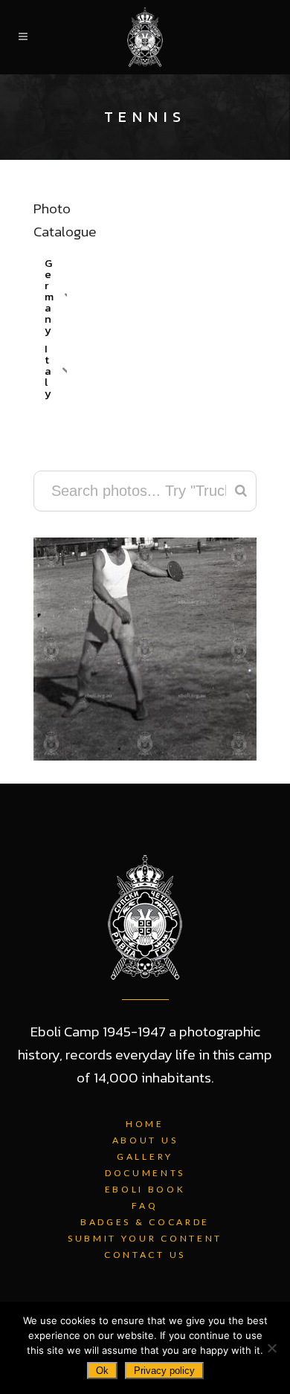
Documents (145, 1172)
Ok (102, 1370)
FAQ (145, 1205)
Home (145, 1123)
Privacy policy (164, 1370)
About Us (145, 1140)
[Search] (241, 491)
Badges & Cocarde (145, 1221)
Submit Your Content (145, 1238)
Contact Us (145, 1254)
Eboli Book (145, 1189)
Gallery (145, 1156)
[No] (271, 1347)
